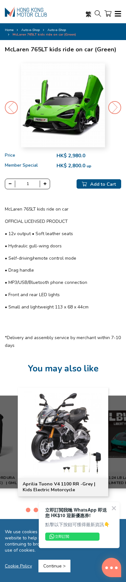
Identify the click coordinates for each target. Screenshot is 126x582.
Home (9, 30)
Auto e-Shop (56, 30)
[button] (114, 107)
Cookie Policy (18, 566)
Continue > (54, 566)
